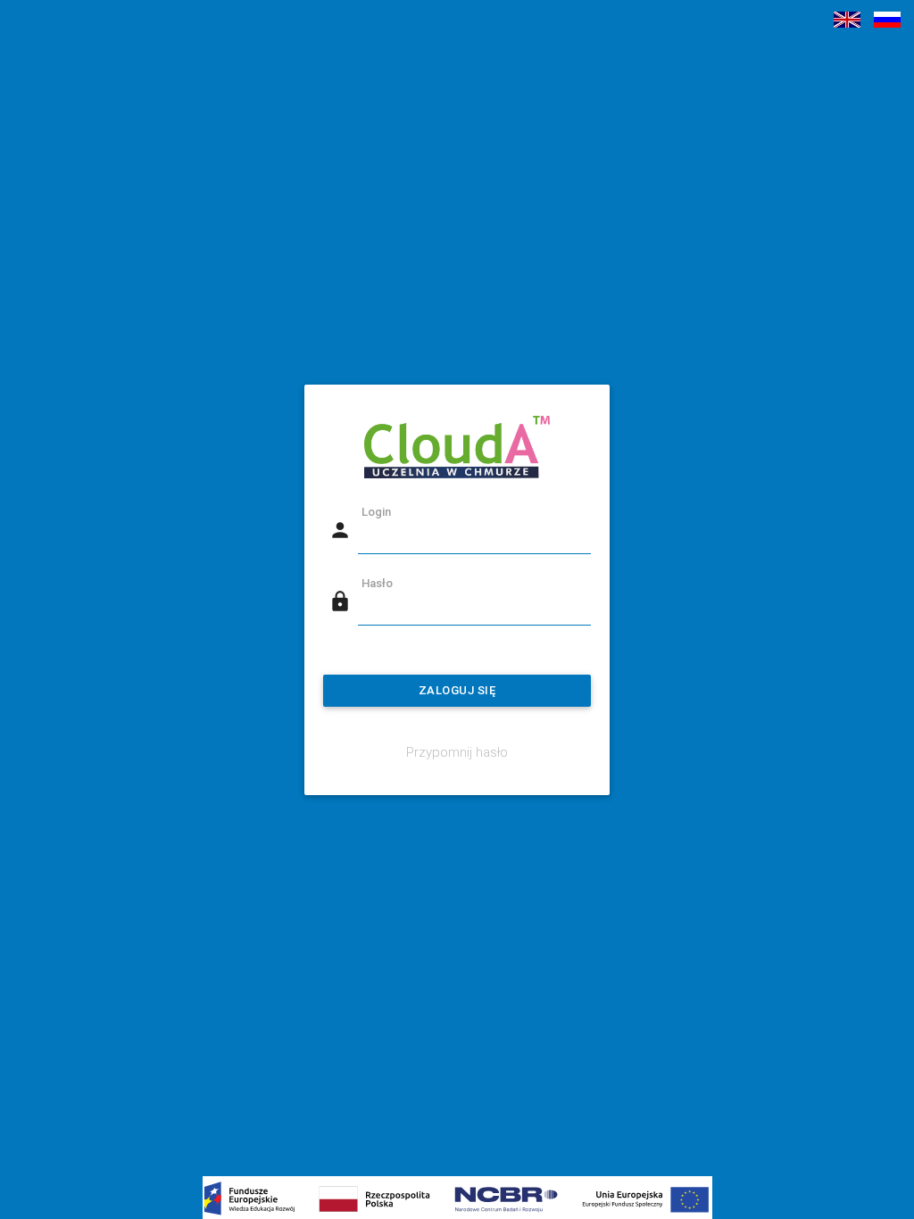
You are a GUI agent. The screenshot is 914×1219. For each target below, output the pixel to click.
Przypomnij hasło (457, 751)
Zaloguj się (457, 690)
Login (376, 511)
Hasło (377, 583)
